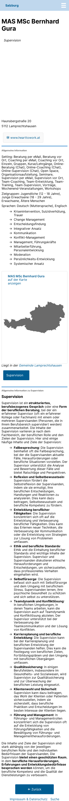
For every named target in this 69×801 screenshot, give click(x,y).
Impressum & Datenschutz (29, 799)
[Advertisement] (34, 81)
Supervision (14, 375)
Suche (54, 799)
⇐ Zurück (34, 789)
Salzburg (12, 5)
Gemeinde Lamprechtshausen (40, 365)
